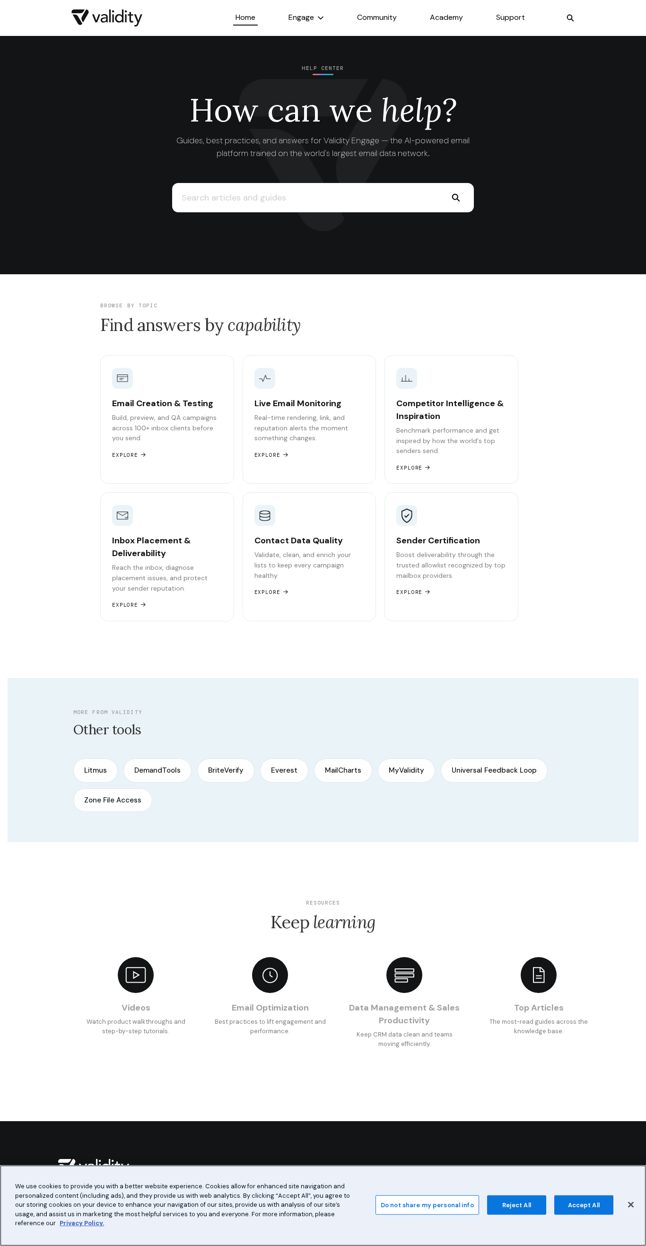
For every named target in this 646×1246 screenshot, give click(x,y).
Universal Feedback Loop (494, 770)
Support (510, 17)
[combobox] (304, 197)
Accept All (584, 1205)
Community (377, 17)
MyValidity (406, 770)
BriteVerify (226, 770)
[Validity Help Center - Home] (106, 17)
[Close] (630, 1204)
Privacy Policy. (82, 1223)
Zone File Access (112, 800)
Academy (446, 17)
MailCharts (343, 770)
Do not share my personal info (427, 1205)
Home (245, 17)
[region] (323, 1205)
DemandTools (157, 770)
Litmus (95, 770)
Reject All (516, 1205)
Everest (284, 770)
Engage (301, 17)
